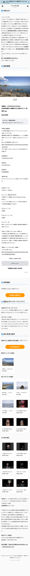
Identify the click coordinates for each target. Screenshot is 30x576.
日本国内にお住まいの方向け (15, 268)
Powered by (13, 560)
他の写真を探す (15, 347)
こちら (8, 288)
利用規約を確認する (15, 295)
